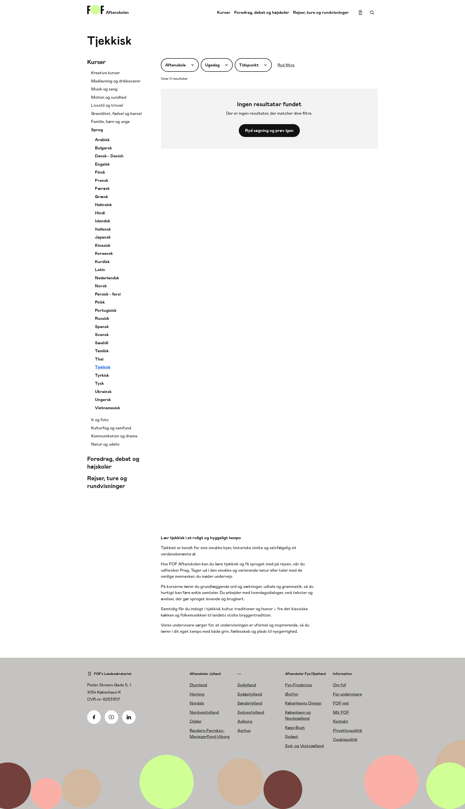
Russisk (102, 318)
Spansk (102, 326)
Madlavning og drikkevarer (115, 81)
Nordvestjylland (204, 712)
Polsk (100, 302)
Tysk (99, 383)
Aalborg (244, 721)
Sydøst (291, 736)
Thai (99, 359)
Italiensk (103, 229)
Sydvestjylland (250, 712)
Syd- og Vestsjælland (304, 745)
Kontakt (340, 721)
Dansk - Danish (109, 156)
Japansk (103, 237)
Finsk (100, 172)
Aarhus (244, 730)
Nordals (197, 703)
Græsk (101, 196)
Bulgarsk (103, 148)
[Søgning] (372, 12)
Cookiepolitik (345, 739)
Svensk (102, 334)
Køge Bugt (295, 727)
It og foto (99, 419)
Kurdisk (102, 261)
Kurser (223, 12)
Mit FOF (341, 712)
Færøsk (102, 188)
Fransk (101, 180)
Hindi (100, 213)
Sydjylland (246, 685)
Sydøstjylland (249, 694)
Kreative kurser (105, 72)
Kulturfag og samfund (111, 428)
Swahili (101, 342)
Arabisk (102, 139)
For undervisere (347, 694)
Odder (196, 721)
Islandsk (102, 221)
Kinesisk (102, 245)
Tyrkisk (102, 375)
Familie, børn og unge (110, 121)
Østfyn (291, 694)
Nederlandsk (107, 277)
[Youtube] (111, 717)
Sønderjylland (249, 703)
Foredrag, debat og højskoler (261, 12)
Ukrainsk (103, 391)
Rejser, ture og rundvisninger (321, 12)
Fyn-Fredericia (298, 685)
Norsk (101, 285)
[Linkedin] (129, 717)
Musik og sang (104, 89)
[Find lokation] (360, 12)
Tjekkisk (102, 367)
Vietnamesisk (107, 407)
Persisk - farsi (108, 294)
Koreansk (104, 253)
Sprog (97, 129)
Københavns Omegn (303, 703)
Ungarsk (103, 399)
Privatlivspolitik (347, 730)
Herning (197, 694)
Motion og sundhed (108, 97)
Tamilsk (102, 350)
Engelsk (102, 164)
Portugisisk (105, 310)
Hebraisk (103, 204)
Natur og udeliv (105, 444)
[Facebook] (94, 717)
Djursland (198, 685)
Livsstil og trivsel (107, 105)
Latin (100, 269)
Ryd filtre (286, 65)
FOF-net (341, 703)
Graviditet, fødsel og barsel (116, 113)
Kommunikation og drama (114, 436)
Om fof (339, 685)
